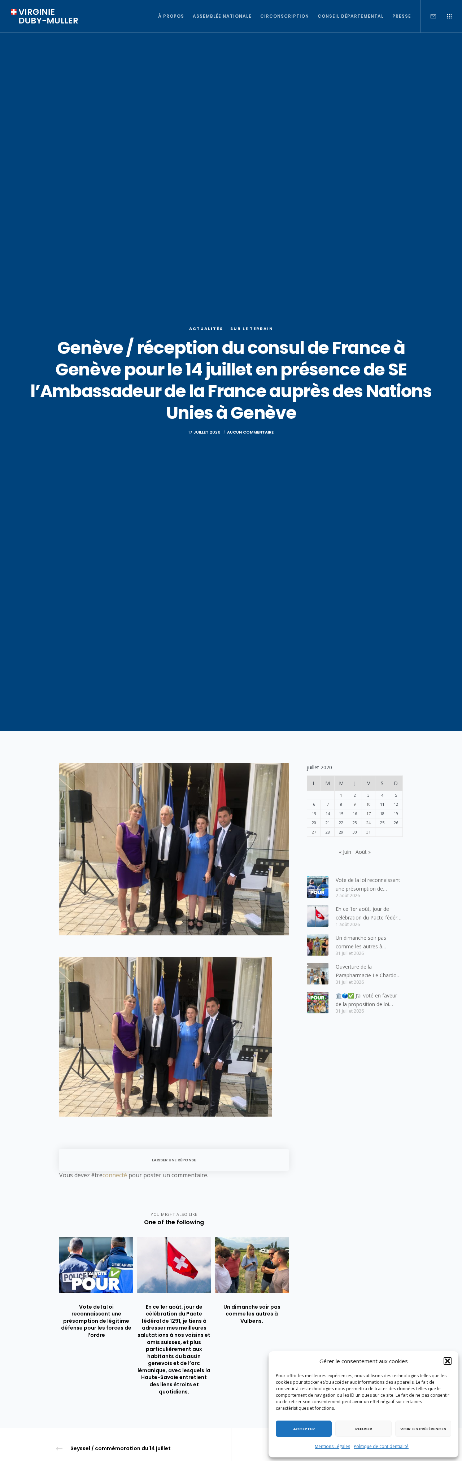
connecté (115, 1175)
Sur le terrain (251, 328)
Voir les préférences (423, 1429)
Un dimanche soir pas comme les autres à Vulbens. (361, 942)
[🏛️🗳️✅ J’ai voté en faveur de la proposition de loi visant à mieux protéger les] (317, 1002)
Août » (363, 851)
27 (314, 832)
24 (368, 822)
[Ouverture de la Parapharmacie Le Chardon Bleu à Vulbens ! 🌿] (317, 973)
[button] (447, 1361)
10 (368, 804)
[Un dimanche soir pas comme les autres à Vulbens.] (317, 945)
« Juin (345, 851)
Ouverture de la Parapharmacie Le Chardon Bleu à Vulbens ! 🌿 (368, 971)
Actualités (206, 328)
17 (368, 813)
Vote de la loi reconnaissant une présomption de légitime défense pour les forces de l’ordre (368, 885)
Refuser (363, 1429)
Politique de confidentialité (381, 1446)
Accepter (304, 1429)
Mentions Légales (332, 1446)
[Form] (428, 16)
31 (368, 832)
